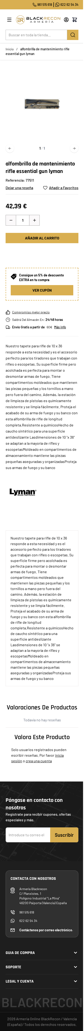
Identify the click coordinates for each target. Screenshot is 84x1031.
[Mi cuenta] (66, 19)
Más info (60, 327)
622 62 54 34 (69, 5)
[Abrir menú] (9, 19)
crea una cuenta (39, 761)
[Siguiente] (74, 148)
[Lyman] (23, 492)
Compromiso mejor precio (31, 312)
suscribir (64, 835)
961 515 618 (44, 5)
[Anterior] (10, 148)
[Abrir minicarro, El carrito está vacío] (74, 19)
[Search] (72, 35)
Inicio (10, 49)
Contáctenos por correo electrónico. (46, 930)
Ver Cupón (42, 290)
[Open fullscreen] (42, 103)
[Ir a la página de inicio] (38, 19)
